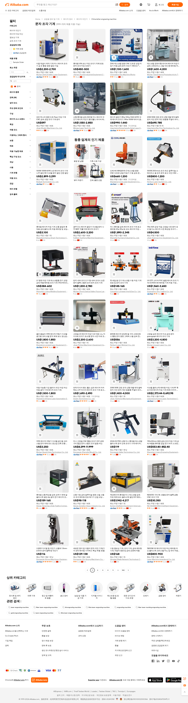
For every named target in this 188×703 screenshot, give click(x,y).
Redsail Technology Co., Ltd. (47, 182)
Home (37, 19)
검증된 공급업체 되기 (159, 645)
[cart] (149, 5)
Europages (131, 691)
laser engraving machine (20, 607)
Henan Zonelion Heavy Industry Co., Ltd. (89, 506)
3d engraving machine (73, 607)
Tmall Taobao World (81, 691)
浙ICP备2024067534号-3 (159, 699)
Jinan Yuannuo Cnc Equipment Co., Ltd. (162, 238)
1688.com (68, 691)
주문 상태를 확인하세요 (160, 641)
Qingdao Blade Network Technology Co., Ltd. (126, 559)
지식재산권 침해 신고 (123, 650)
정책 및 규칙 (46, 655)
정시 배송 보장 (47, 641)
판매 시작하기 (157, 636)
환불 (116, 645)
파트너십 (155, 650)
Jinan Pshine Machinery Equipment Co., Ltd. (89, 345)
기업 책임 (9, 641)
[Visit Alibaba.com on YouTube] (173, 661)
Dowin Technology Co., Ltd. (84, 399)
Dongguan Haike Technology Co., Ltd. (125, 452)
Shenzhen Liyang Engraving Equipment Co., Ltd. (163, 452)
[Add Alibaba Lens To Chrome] (39, 680)
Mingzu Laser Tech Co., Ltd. (84, 128)
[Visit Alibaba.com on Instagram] (168, 661)
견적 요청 (82, 636)
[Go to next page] (128, 570)
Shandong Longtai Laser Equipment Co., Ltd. (52, 345)
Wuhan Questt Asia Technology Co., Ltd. (52, 452)
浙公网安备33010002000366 (136, 699)
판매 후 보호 (46, 645)
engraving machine (124, 607)
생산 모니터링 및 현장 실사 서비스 (55, 650)
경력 (7, 645)
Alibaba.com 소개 (12, 626)
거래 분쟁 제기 (120, 641)
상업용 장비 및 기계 (51, 19)
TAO (114, 691)
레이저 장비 (68, 19)
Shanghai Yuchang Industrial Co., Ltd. (124, 238)
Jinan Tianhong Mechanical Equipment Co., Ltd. (126, 399)
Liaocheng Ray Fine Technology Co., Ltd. (163, 128)
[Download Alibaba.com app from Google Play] (174, 680)
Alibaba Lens (19, 680)
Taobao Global (104, 691)
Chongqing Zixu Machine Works (122, 75)
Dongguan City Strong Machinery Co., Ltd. (89, 559)
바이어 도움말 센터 (122, 631)
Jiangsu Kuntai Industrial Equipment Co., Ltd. (89, 75)
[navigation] (19, 295)
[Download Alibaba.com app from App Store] (155, 680)
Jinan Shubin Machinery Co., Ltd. (49, 128)
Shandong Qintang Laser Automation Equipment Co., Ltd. (52, 399)
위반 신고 (118, 655)
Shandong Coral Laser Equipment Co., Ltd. (126, 182)
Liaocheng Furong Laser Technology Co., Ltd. (163, 399)
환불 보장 (45, 636)
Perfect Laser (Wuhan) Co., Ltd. (122, 345)
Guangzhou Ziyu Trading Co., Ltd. (160, 291)
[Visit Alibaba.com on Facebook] (152, 661)
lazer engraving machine (44, 613)
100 (123, 570)
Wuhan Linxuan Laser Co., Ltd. (159, 345)
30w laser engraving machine (71, 613)
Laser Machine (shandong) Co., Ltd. (161, 559)
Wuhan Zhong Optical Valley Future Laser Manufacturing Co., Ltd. (89, 291)
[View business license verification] (117, 699)
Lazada (94, 691)
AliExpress (57, 691)
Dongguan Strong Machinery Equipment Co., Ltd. (52, 559)
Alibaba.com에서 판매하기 (161, 631)
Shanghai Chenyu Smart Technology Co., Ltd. (52, 238)
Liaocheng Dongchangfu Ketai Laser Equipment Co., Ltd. (126, 128)
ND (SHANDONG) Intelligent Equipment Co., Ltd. (163, 506)
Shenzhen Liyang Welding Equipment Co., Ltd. (52, 291)
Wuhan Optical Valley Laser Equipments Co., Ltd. (52, 75)
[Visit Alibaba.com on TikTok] (178, 661)
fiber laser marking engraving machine (152, 607)
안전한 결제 (46, 631)
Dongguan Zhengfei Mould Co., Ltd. (87, 452)
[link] (184, 678)
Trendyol (121, 691)
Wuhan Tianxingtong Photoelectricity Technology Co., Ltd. (163, 75)
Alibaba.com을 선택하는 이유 (16, 631)
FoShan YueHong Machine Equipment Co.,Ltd (89, 238)
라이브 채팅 (119, 636)
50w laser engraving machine (99, 607)
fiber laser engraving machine (47, 607)
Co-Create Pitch (11, 636)
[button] (116, 4)
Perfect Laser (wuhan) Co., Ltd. (159, 182)
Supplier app (93, 680)
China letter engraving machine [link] (103, 19)
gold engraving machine (19, 613)
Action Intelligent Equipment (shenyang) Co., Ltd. (126, 506)
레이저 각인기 (82, 19)
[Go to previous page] (87, 570)
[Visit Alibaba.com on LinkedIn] (158, 661)
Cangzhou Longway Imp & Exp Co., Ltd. (125, 291)
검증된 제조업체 (84, 631)
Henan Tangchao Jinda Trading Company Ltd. (52, 506)
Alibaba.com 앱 (115, 680)
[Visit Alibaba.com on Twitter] (163, 661)
